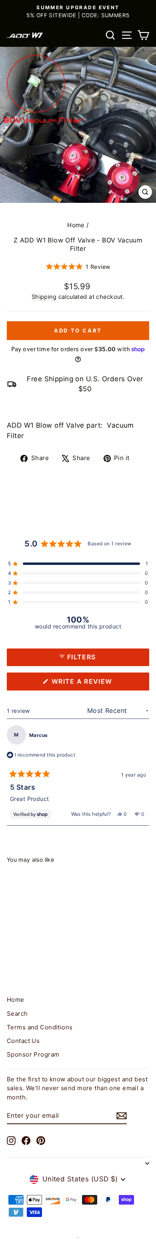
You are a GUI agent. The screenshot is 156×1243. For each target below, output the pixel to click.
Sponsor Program (33, 1054)
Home (76, 225)
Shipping (44, 296)
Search (17, 1013)
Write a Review (98, 684)
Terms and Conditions (40, 1027)
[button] (78, 266)
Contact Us (23, 1041)
